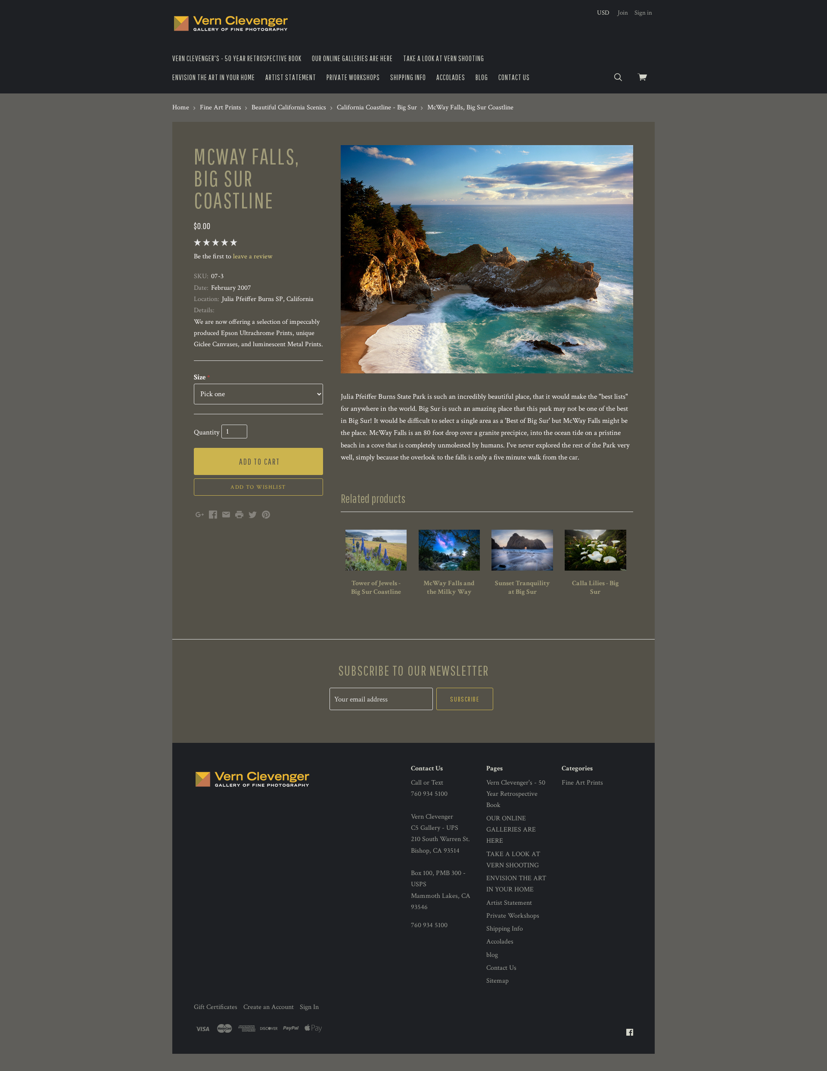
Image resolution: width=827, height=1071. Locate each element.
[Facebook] (629, 1032)
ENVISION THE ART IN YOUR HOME (213, 77)
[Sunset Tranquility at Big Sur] (522, 550)
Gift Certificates (215, 1007)
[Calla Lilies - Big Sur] (595, 550)
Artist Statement (290, 77)
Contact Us (514, 77)
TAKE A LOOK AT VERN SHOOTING (443, 58)
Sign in (643, 13)
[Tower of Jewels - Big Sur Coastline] (376, 550)
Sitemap (497, 980)
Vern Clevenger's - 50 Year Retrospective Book (237, 58)
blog (482, 77)
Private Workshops (353, 77)
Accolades (450, 77)
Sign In (309, 1007)
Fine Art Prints (582, 782)
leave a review (252, 256)
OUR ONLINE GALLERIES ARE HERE (352, 58)
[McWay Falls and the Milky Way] (449, 550)
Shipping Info (408, 77)
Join (623, 13)
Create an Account (268, 1007)
